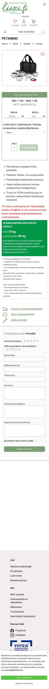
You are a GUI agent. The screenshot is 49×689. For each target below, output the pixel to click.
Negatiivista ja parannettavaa (17, 422)
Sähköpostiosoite (12, 365)
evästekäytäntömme (13, 670)
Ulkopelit (26, 44)
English (25, 16)
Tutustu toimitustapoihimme (27, 308)
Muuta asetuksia (24, 683)
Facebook (20, 630)
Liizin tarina (16, 575)
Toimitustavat (17, 611)
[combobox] (28, 31)
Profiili (24, 25)
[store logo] (15, 8)
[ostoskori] (33, 21)
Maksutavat (16, 607)
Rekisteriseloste (18, 580)
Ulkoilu (15, 44)
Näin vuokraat (17, 594)
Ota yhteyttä (16, 571)
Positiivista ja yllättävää (14, 404)
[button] (22, 88)
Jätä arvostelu (19, 319)
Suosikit (15, 25)
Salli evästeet (24, 678)
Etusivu (5, 44)
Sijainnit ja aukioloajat (21, 566)
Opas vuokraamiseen (22, 314)
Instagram (20, 635)
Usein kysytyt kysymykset (22, 616)
